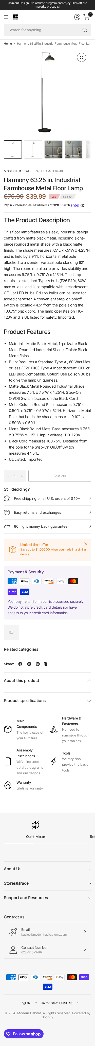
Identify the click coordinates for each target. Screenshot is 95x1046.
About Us (12, 868)
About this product (21, 680)
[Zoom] (81, 57)
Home (8, 43)
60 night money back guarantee (40, 526)
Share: (9, 664)
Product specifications (25, 700)
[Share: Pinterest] (37, 664)
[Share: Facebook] (20, 664)
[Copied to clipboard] (45, 664)
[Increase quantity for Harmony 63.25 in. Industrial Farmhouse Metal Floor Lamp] (22, 476)
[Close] (86, 544)
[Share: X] (29, 664)
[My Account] (77, 17)
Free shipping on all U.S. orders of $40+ (47, 498)
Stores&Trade (16, 883)
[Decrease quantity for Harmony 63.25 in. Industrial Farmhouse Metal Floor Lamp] (8, 476)
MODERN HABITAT (17, 171)
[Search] (85, 30)
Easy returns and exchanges (37, 512)
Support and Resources (26, 897)
